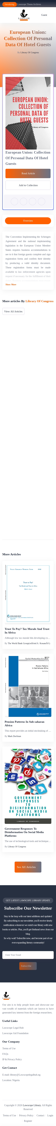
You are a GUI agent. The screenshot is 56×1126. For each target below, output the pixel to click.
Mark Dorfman (14, 736)
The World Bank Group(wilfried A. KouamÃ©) (29, 643)
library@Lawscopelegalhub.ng (25, 1074)
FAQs (5, 1054)
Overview (28, 220)
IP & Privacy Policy (12, 1059)
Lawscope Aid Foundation (15, 1033)
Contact (40, 1115)
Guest (44, 15)
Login (50, 1115)
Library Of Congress (30, 52)
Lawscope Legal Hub (13, 1027)
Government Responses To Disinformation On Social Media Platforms (24, 832)
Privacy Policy (26, 1115)
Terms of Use (9, 1048)
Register (28, 1121)
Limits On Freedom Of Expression (25, 530)
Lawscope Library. (32, 1105)
